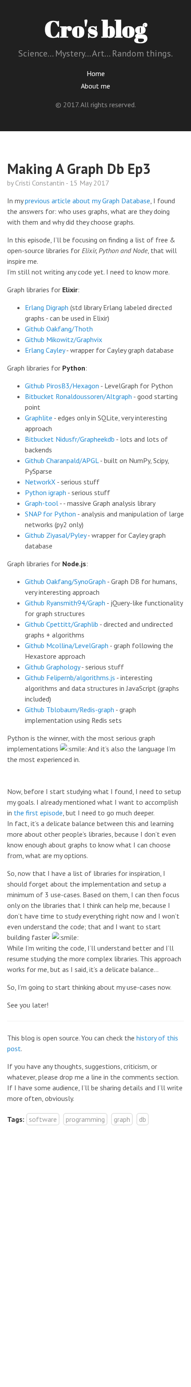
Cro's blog (95, 28)
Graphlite (38, 417)
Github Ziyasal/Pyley (55, 535)
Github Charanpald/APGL (62, 460)
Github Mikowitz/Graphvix (63, 339)
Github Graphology (52, 666)
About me (95, 85)
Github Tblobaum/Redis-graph (69, 709)
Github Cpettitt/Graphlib (61, 624)
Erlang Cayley (45, 350)
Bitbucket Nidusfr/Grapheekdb (70, 439)
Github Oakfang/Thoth (59, 328)
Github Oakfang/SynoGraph (65, 581)
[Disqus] (95, 1244)
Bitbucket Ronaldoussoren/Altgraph (78, 396)
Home (96, 73)
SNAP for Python (50, 513)
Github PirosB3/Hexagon (62, 385)
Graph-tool (41, 503)
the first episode (38, 812)
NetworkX (40, 481)
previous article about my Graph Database (87, 200)
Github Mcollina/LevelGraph (66, 645)
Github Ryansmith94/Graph (65, 602)
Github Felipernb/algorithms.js (70, 677)
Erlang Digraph (46, 307)
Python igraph (45, 492)
